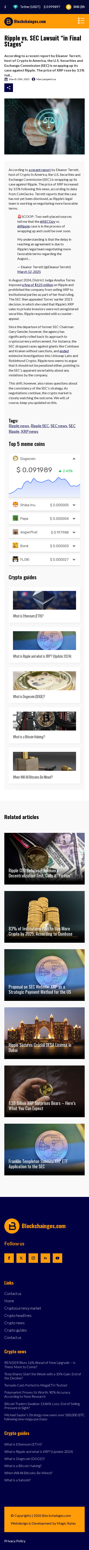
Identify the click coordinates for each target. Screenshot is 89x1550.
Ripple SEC (40, 425)
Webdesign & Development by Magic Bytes (43, 1523)
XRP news (29, 431)
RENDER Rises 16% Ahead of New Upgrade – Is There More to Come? (39, 1364)
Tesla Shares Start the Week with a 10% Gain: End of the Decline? (42, 1376)
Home (9, 1301)
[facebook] (9, 1258)
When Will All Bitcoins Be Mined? (33, 777)
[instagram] (33, 1258)
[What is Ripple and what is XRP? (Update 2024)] (44, 640)
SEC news (59, 425)
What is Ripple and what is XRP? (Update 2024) (42, 656)
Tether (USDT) (32, 7)
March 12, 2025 (29, 271)
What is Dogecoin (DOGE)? (29, 697)
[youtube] (57, 1258)
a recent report (40, 170)
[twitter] (21, 1258)
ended (64, 351)
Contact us (12, 1294)
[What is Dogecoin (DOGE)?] (44, 680)
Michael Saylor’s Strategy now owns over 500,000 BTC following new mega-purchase (44, 1417)
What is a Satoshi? (17, 1480)
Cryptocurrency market (22, 1308)
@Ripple (23, 226)
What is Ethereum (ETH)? (28, 616)
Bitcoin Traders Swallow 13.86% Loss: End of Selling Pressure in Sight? (42, 1406)
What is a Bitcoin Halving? (29, 737)
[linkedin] (45, 1258)
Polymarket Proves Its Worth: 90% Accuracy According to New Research (37, 1394)
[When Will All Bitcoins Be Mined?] (44, 761)
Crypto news (14, 1323)
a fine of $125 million (37, 285)
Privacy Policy (14, 1541)
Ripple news (19, 425)
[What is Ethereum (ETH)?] (44, 600)
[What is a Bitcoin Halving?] (44, 721)
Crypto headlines (18, 1316)
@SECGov (47, 221)
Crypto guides (15, 1330)
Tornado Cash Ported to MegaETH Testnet (35, 1385)
